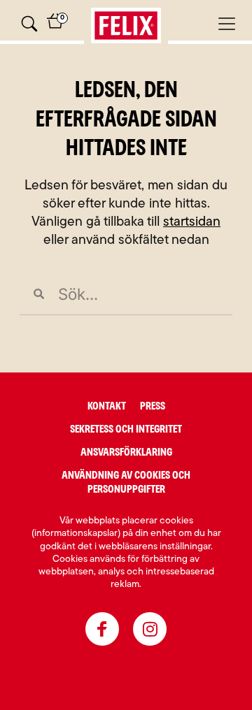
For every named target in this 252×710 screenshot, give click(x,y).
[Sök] (29, 23)
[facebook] (102, 629)
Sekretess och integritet (126, 429)
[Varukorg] (55, 26)
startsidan (191, 222)
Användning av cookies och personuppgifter (126, 482)
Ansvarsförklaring (126, 452)
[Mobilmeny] (226, 23)
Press (152, 406)
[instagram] (150, 629)
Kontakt (107, 406)
